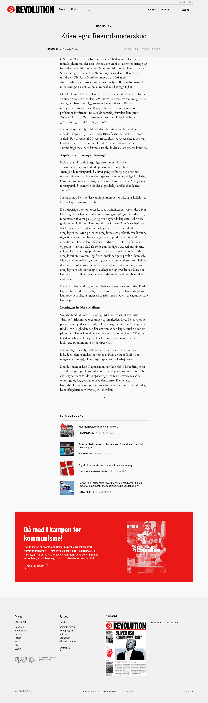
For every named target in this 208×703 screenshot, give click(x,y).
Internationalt (21, 630)
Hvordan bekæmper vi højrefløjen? (99, 426)
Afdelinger (64, 634)
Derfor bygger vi (67, 626)
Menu (62, 9)
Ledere (18, 648)
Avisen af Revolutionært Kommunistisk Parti (108, 691)
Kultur (18, 641)
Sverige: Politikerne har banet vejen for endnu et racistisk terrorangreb (111, 446)
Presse (62, 650)
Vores (62, 630)
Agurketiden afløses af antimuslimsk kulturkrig (106, 464)
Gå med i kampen (35, 565)
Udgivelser (64, 637)
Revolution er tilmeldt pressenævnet (47, 658)
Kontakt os (64, 647)
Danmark (102, 25)
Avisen (18, 616)
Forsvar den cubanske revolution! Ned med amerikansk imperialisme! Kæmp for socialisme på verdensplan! (110, 484)
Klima (17, 644)
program (69, 630)
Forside (63, 621)
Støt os (190, 2)
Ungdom (19, 634)
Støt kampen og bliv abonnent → (167, 622)
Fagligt (18, 637)
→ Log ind (180, 2)
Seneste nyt (20, 621)
